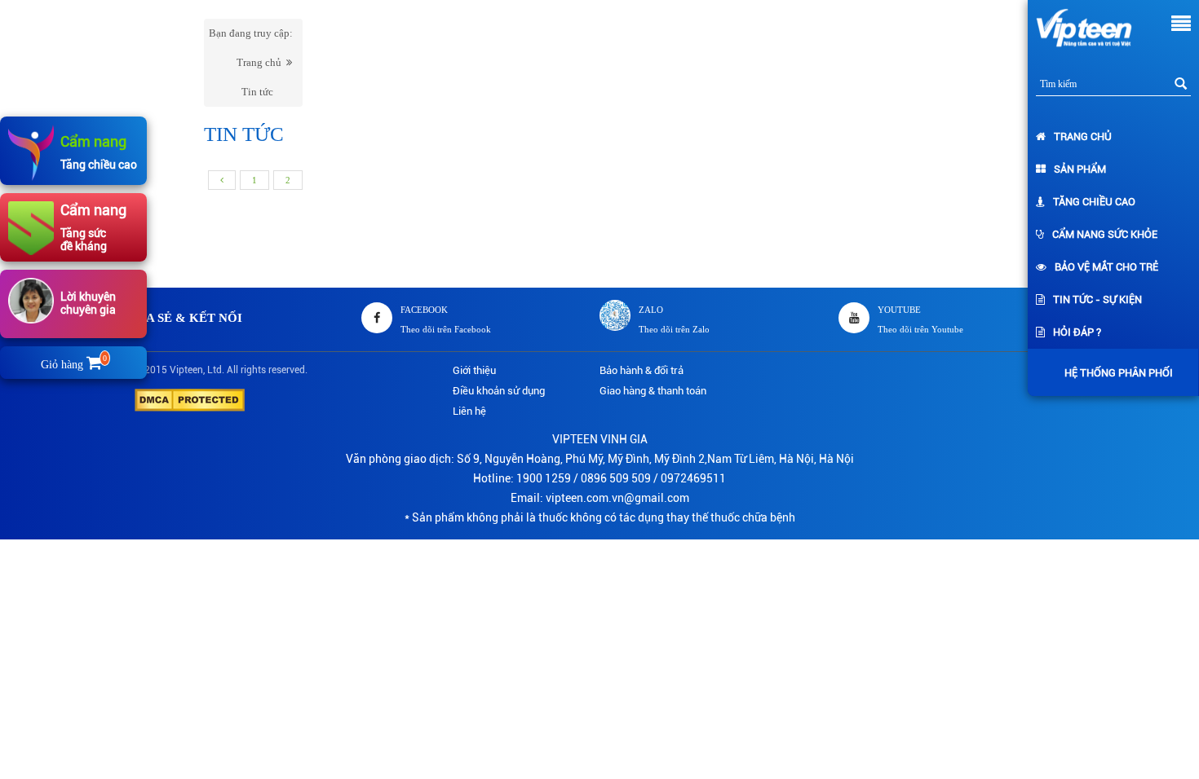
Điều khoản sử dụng (499, 391)
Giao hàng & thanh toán (653, 391)
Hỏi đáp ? (1077, 332)
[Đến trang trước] (222, 180)
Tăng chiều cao (1094, 202)
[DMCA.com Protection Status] (190, 398)
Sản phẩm (1080, 169)
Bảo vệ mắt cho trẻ (1106, 267)
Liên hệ (469, 411)
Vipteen (186, 370)
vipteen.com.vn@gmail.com (617, 497)
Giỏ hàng (74, 365)
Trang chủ (1083, 136)
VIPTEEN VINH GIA (600, 439)
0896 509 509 (616, 478)
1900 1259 (543, 478)
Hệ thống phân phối (1118, 373)
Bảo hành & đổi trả (642, 370)
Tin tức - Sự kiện (1097, 299)
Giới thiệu (474, 370)
